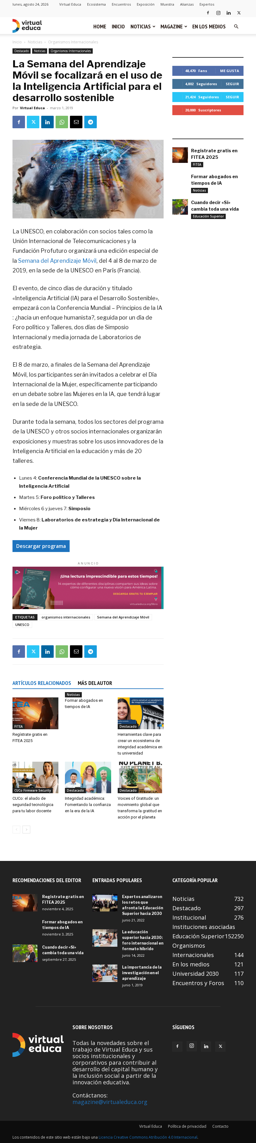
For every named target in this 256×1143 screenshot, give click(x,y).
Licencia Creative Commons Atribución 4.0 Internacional (148, 1137)
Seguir (232, 83)
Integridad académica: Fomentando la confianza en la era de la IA (88, 804)
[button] (236, 26)
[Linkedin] (228, 12)
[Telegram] (90, 122)
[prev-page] (16, 829)
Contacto (220, 1126)
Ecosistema (96, 4)
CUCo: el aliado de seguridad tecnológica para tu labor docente (32, 804)
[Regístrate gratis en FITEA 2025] (35, 713)
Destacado (21, 51)
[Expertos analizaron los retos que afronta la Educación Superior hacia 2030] (104, 902)
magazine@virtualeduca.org (109, 1102)
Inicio (118, 26)
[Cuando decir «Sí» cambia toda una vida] (180, 207)
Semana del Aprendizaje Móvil (57, 260)
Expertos (206, 4)
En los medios (209, 26)
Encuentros (121, 4)
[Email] (76, 122)
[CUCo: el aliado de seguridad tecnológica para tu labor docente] (35, 777)
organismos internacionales (66, 617)
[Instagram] (218, 12)
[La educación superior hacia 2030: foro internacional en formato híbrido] (104, 938)
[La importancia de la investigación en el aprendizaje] (104, 973)
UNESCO (22, 624)
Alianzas (187, 4)
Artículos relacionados (41, 682)
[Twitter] (239, 12)
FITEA (18, 726)
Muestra (167, 4)
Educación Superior (208, 216)
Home (99, 26)
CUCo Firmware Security (32, 790)
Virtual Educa (70, 4)
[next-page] (26, 829)
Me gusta (229, 70)
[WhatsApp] (62, 122)
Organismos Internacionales (71, 51)
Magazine (171, 26)
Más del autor (95, 682)
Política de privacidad (187, 1126)
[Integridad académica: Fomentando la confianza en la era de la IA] (88, 777)
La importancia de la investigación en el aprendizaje (142, 973)
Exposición (146, 4)
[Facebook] (208, 12)
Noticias (140, 26)
